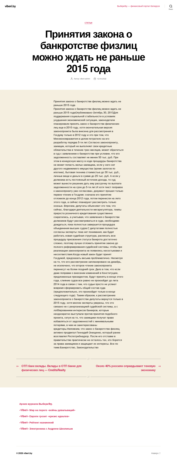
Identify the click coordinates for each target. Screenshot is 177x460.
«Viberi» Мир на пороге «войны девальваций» (47, 410)
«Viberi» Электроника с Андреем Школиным (46, 428)
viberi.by (10, 6)
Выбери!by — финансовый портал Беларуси (138, 6)
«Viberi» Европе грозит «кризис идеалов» (44, 416)
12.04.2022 (101, 78)
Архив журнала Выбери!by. (35, 403)
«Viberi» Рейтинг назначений (36, 422)
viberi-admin (85, 78)
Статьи (88, 23)
